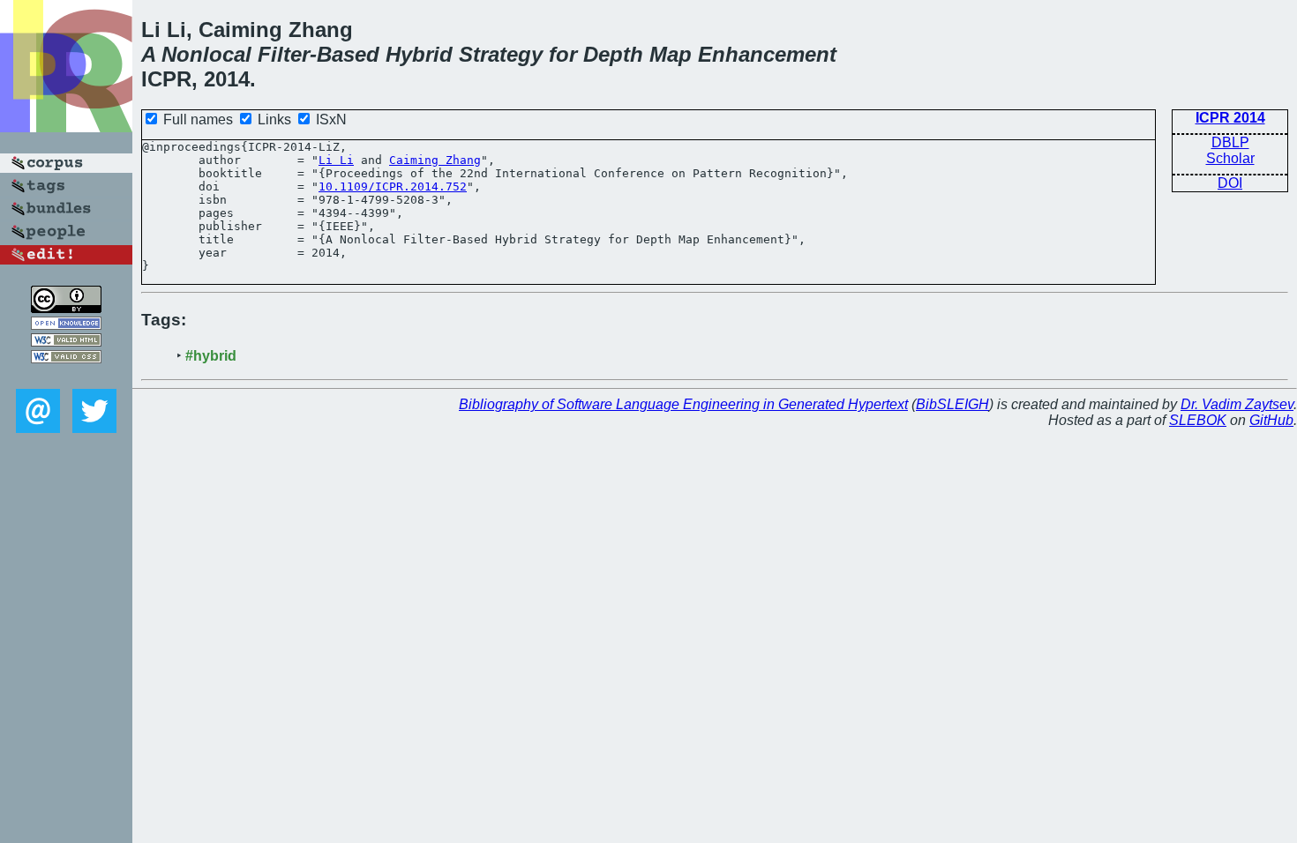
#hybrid (210, 355)
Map (670, 54)
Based (348, 54)
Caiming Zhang (435, 160)
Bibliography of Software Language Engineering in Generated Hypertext (683, 404)
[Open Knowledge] (66, 324)
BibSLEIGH (952, 404)
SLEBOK (1197, 420)
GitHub (1271, 420)
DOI (1230, 182)
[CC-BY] (66, 308)
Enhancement (767, 54)
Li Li (336, 160)
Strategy (501, 54)
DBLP (1230, 142)
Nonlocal (206, 54)
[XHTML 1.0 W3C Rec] (66, 341)
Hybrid (419, 54)
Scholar (1230, 158)
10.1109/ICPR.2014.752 (393, 186)
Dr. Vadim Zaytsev (1237, 404)
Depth (613, 54)
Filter (284, 54)
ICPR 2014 (1230, 117)
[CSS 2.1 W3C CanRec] (66, 376)
